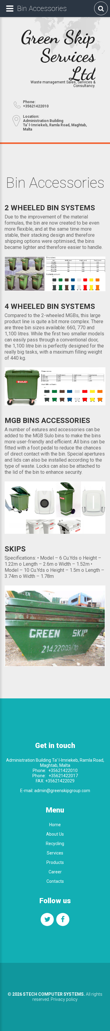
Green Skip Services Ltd (58, 55)
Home (55, 824)
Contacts (55, 881)
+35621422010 (63, 770)
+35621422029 (59, 780)
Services (55, 853)
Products (55, 862)
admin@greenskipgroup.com (62, 790)
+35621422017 (63, 775)
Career (55, 871)
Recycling (55, 843)
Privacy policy (64, 999)
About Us (55, 834)
